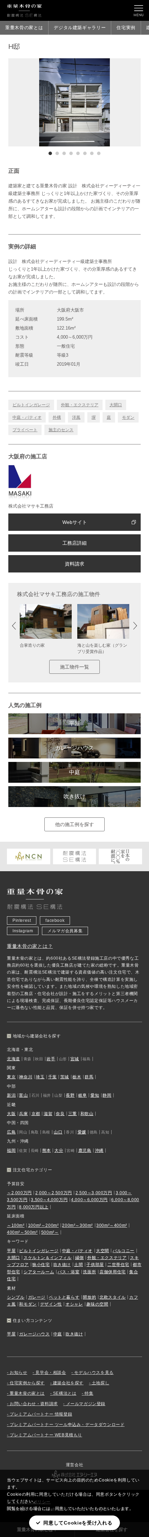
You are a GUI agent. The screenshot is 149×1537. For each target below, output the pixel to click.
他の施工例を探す (74, 824)
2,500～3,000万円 (94, 1192)
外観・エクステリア (79, 404)
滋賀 (48, 1113)
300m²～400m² (111, 1225)
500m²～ (50, 1232)
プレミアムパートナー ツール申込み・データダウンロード (67, 1424)
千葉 (52, 1077)
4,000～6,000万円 (89, 1199)
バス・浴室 (68, 1271)
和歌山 (87, 1113)
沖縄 (99, 1150)
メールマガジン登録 (85, 1403)
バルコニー (123, 1250)
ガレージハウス (74, 748)
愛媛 (82, 1132)
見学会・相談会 (50, 1372)
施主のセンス (61, 429)
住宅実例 (125, 27)
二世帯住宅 (118, 1264)
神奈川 (25, 1077)
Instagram (22, 930)
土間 (78, 1264)
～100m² (16, 1225)
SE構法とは (65, 1393)
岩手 (50, 1058)
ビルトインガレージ (31, 404)
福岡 (11, 1150)
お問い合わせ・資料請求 (34, 1403)
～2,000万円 (19, 1192)
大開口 (115, 404)
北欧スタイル (112, 1297)
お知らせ (18, 1372)
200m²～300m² (77, 1225)
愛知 (94, 1095)
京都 (36, 1113)
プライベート (24, 429)
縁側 (79, 1257)
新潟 (11, 1095)
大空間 (102, 1250)
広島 (11, 1132)
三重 (72, 1113)
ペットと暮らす (64, 1297)
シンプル (15, 1297)
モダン (128, 417)
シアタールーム (39, 1271)
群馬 (89, 1077)
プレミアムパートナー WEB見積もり (46, 1435)
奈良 (60, 1113)
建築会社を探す (68, 1383)
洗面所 (89, 1271)
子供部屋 (95, 1264)
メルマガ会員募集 (64, 930)
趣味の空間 (97, 1304)
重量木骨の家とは (24, 27)
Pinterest (21, 920)
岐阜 (82, 1095)
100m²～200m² (43, 1225)
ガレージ (36, 1297)
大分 (58, 1150)
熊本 (46, 1150)
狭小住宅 (41, 1264)
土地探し (100, 1383)
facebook (54, 920)
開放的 (89, 1297)
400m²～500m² (22, 1232)
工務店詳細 (74, 543)
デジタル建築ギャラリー (80, 27)
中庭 (74, 772)
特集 (89, 1393)
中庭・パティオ (27, 417)
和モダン (27, 1304)
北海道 (13, 1058)
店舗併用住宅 (112, 1271)
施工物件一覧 (74, 667)
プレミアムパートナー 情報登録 (41, 1414)
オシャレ (74, 1304)
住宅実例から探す (27, 1383)
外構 (57, 417)
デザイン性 (51, 1304)
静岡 (107, 1095)
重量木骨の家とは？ (30, 946)
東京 (11, 1077)
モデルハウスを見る (93, 1372)
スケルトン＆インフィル (48, 1257)
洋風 (76, 417)
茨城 (64, 1077)
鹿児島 (84, 1150)
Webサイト (74, 522)
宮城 (74, 1058)
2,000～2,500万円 (53, 1192)
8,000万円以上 (33, 1207)
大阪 (11, 1113)
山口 (58, 1132)
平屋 (74, 724)
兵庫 (23, 1113)
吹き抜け (74, 796)
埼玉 (40, 1077)
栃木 (76, 1077)
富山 (23, 1095)
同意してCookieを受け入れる (77, 1523)
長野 (70, 1095)
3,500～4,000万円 (49, 1199)
